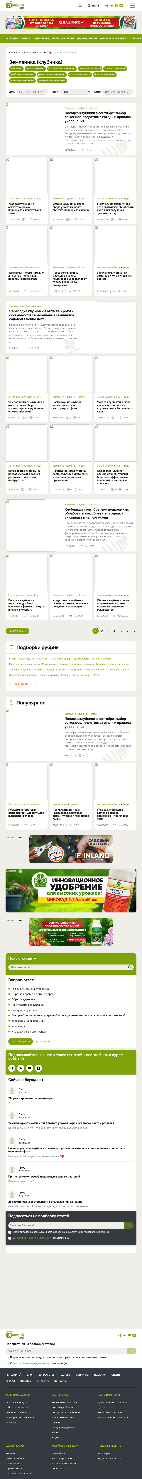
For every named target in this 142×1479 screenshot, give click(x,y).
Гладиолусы (42, 658)
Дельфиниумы (81, 658)
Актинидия (15, 669)
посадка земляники (115, 68)
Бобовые (101, 664)
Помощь (25, 1380)
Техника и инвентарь (64, 1463)
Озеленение (13, 1463)
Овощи (64, 675)
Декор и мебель (15, 1458)
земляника (16, 68)
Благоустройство (62, 1458)
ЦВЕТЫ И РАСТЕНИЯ (63, 38)
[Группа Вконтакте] (111, 5)
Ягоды (93, 108)
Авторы (65, 1374)
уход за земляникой (79, 74)
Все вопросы (43, 1041)
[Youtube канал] (116, 5)
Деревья (27, 669)
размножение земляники (51, 74)
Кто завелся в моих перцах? (29, 1031)
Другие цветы (60, 804)
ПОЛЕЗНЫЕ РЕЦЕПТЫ (109, 1445)
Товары (10, 1380)
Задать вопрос (19, 1041)
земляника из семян (90, 68)
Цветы (73, 804)
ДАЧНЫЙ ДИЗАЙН (87, 38)
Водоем (10, 1453)
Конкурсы (82, 1374)
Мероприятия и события (55, 664)
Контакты (60, 1380)
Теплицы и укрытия (48, 675)
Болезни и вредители (70, 669)
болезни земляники (104, 74)
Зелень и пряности (117, 669)
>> (133, 631)
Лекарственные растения (113, 1417)
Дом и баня (58, 1453)
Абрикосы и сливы (118, 664)
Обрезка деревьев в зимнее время (33, 994)
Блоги (12, 658)
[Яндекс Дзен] (121, 5)
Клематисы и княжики (82, 664)
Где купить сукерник (24, 1010)
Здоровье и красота (109, 1458)
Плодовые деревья (81, 675)
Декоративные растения (112, 1402)
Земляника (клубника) (76, 108)
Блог (30, 1374)
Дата (12, 91)
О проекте (43, 1380)
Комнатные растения (110, 1412)
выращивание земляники (61, 68)
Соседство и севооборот (22, 675)
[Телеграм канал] (106, 5)
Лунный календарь (61, 658)
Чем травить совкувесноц (28, 1004)
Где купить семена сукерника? (31, 988)
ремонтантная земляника (51, 80)
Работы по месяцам (19, 664)
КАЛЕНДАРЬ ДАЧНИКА (18, 38)
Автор (97, 91)
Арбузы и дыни (26, 658)
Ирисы (36, 664)
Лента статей (13, 1374)
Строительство (14, 1468)
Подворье (57, 1468)
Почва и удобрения (94, 669)
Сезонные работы (101, 658)
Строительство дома (45, 669)
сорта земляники (35, 68)
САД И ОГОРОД (41, 38)
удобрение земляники (22, 74)
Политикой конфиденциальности (33, 1237)
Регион (55, 91)
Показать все (21, 683)
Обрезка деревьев (23, 999)
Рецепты (116, 1374)
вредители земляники (22, 80)
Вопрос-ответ (21, 979)
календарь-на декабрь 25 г (28, 1020)
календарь (18, 1026)
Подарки (99, 1374)
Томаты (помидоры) (18, 804)
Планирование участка (19, 1473)
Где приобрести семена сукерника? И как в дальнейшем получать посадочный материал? (68, 1015)
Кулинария (104, 1453)
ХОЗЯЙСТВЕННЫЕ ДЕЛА (113, 38)
